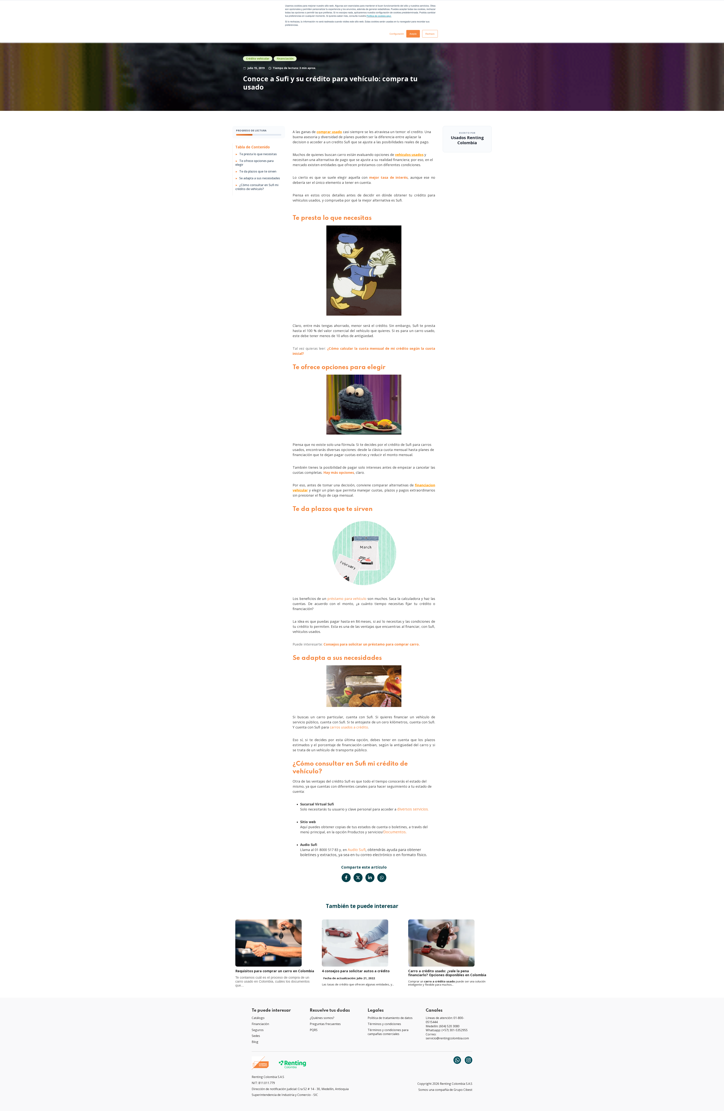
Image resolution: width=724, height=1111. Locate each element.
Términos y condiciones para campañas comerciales (388, 1032)
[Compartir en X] (358, 877)
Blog (255, 1042)
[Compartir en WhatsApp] (381, 877)
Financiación (285, 58)
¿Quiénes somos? (322, 1018)
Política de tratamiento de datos (390, 1018)
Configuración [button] (397, 33)
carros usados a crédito (349, 727)
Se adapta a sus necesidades (259, 178)
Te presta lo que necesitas (258, 154)
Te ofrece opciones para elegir (254, 163)
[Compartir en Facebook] (346, 877)
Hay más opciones (338, 472)
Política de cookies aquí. (379, 15)
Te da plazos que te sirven (257, 171)
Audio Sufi (357, 849)
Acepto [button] (413, 33)
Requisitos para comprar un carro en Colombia (274, 971)
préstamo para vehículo (346, 598)
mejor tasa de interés (388, 177)
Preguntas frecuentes (325, 1024)
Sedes (256, 1036)
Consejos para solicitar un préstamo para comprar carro (371, 644)
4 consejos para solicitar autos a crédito (356, 971)
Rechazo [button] (430, 33)
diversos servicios (412, 809)
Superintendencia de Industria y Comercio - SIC (285, 1095)
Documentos (394, 831)
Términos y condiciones (384, 1024)
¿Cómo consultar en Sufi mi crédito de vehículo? (256, 187)
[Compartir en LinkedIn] (369, 877)
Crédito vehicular (257, 58)
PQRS (314, 1030)
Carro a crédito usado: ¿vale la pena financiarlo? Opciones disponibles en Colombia (447, 973)
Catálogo (258, 1018)
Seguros (258, 1030)
